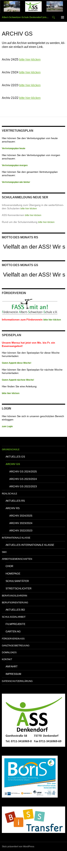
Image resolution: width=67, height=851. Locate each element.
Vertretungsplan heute (13, 148)
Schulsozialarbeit (13, 617)
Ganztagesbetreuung (15, 645)
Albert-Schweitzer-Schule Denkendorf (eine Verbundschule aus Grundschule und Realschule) (25, 17)
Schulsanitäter (17, 580)
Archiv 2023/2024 (20, 523)
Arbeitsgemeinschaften (17, 559)
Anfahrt (12, 666)
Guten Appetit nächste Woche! (18, 380)
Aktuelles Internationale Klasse (30, 544)
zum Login (7, 426)
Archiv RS (13, 508)
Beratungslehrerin (14, 595)
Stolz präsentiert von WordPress (18, 846)
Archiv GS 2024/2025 (23, 471)
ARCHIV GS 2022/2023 (23, 486)
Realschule (9, 493)
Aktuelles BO (15, 609)
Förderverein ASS (13, 638)
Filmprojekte (15, 624)
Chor (9, 566)
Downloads (9, 652)
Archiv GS (13, 464)
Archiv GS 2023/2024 (23, 478)
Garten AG (13, 631)
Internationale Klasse (16, 537)
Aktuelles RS (15, 500)
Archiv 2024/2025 (20, 515)
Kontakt (7, 659)
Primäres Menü (62, 17)
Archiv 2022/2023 (20, 530)
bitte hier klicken (30, 59)
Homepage (13, 573)
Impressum (13, 673)
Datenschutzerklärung (17, 681)
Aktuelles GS (15, 456)
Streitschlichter (18, 588)
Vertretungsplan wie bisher (16, 182)
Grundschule (11, 449)
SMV (4, 552)
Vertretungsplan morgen (15, 165)
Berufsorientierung (15, 602)
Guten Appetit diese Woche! (16, 363)
